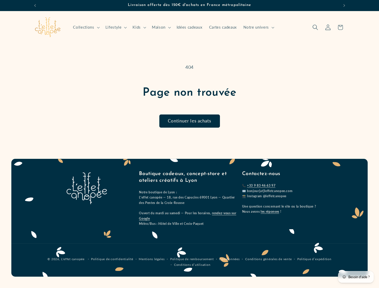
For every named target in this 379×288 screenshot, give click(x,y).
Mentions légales (151, 259)
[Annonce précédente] (35, 5)
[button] (86, 27)
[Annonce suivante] (344, 5)
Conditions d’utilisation (192, 265)
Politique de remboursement (192, 259)
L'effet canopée (73, 259)
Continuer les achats (189, 121)
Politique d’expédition (314, 259)
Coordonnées (229, 259)
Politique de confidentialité (112, 259)
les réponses (270, 211)
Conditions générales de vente (268, 259)
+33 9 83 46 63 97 (261, 185)
